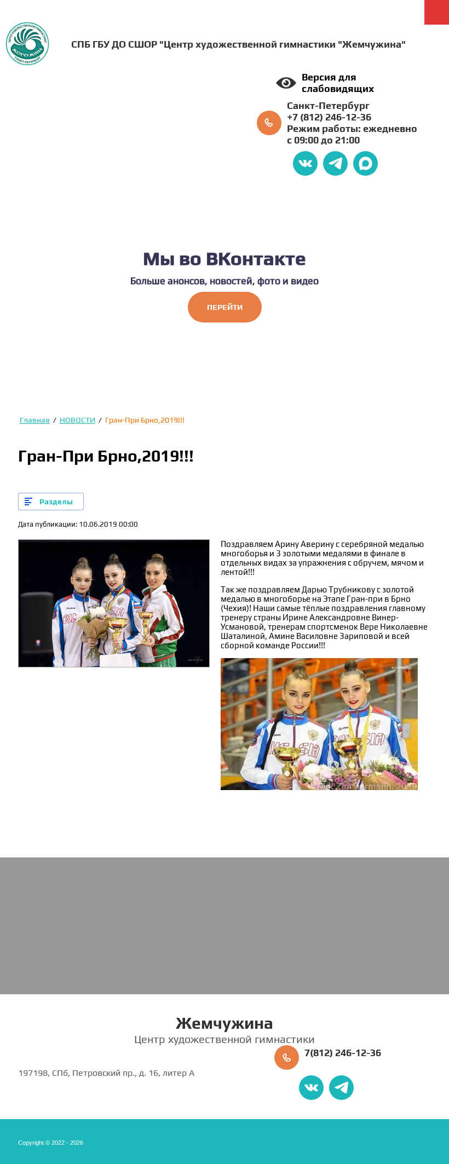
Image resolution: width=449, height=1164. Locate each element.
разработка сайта (364, 1137)
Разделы (56, 501)
